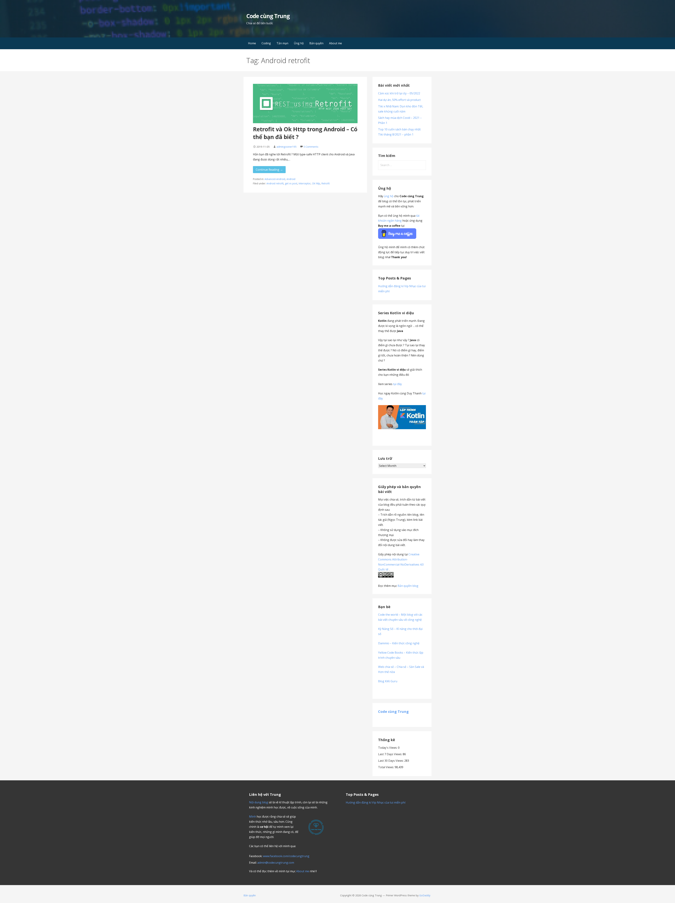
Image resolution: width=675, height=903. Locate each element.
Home (252, 43)
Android (291, 179)
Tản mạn (282, 43)
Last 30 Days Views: (391, 761)
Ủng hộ (299, 43)
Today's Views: (388, 748)
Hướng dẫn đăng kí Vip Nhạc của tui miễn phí (375, 802)
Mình (252, 816)
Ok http (316, 183)
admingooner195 (286, 146)
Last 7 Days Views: (390, 754)
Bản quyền (316, 43)
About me (335, 43)
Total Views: (386, 767)
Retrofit (326, 183)
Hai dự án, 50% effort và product (399, 100)
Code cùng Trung (268, 16)
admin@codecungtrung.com (275, 863)
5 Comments (310, 146)
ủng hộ (388, 196)
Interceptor (305, 183)
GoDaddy (424, 895)
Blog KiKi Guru (387, 681)
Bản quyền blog (408, 586)
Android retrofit (275, 183)
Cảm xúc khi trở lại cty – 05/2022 (399, 93)
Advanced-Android (275, 179)
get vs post (291, 183)
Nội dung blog (258, 802)
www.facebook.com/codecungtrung (286, 856)
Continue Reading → (269, 170)
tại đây (397, 384)
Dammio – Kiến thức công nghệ (398, 643)
